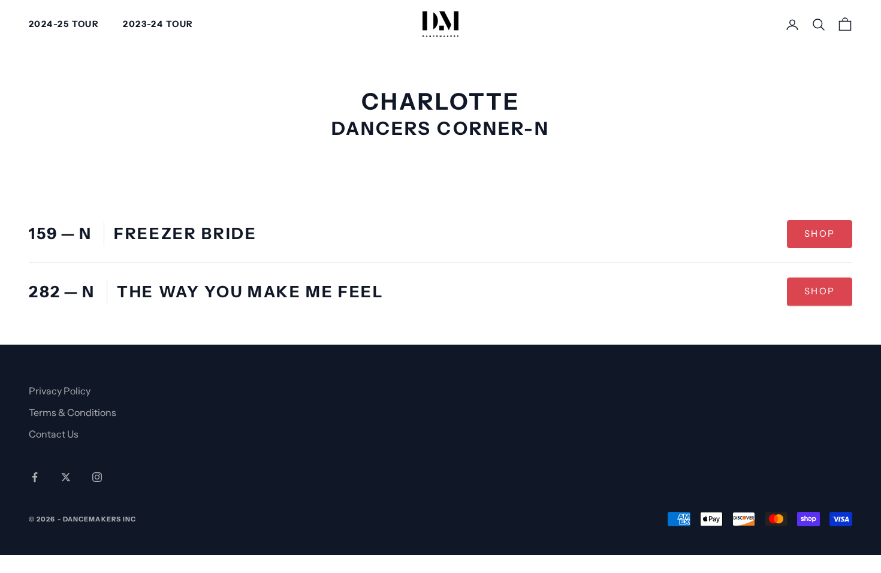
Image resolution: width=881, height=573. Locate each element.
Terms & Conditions (72, 412)
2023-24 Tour (158, 24)
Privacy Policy (59, 391)
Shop (828, 237)
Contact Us (54, 434)
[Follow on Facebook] (35, 477)
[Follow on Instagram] (97, 477)
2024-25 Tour (64, 24)
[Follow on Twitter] (66, 477)
